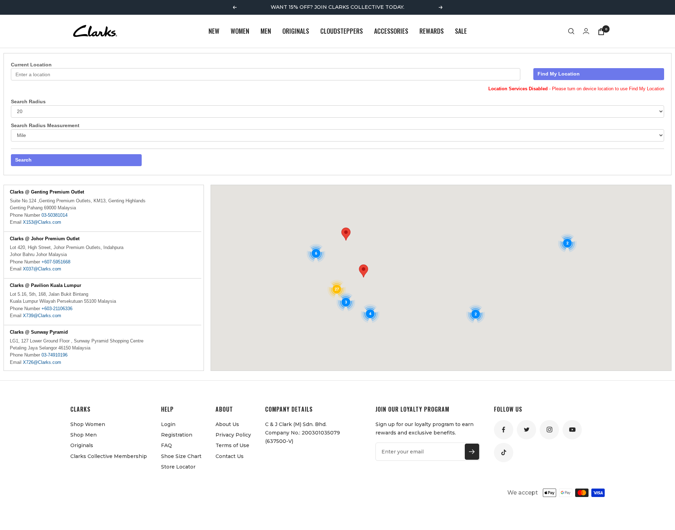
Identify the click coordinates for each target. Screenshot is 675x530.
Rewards (431, 30)
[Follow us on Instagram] (549, 429)
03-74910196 (54, 355)
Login (168, 424)
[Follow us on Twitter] (526, 429)
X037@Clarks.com (42, 268)
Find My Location (559, 74)
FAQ (166, 445)
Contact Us (230, 456)
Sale (461, 30)
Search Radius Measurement (45, 125)
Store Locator (178, 467)
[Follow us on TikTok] (503, 452)
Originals (295, 30)
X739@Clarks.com (42, 315)
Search (23, 160)
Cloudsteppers (341, 30)
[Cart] (601, 31)
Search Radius (28, 101)
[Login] (586, 31)
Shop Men (83, 435)
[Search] (571, 31)
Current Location (31, 64)
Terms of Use (232, 445)
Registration (176, 435)
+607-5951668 (55, 261)
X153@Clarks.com (42, 222)
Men (266, 30)
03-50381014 (54, 215)
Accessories (391, 30)
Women (240, 30)
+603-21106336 (56, 308)
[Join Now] (472, 452)
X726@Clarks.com (42, 362)
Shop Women (87, 424)
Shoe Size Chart (181, 456)
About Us (227, 424)
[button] (346, 234)
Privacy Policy (233, 435)
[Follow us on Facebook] (503, 429)
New (213, 30)
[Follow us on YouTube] (572, 429)
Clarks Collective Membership (108, 456)
